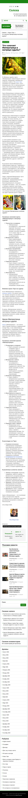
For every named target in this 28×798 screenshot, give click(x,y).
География (5, 744)
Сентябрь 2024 (6, 712)
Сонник (5, 776)
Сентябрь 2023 (6, 733)
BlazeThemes (19, 795)
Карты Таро (6, 42)
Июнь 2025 (5, 694)
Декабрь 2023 (6, 724)
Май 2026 (5, 661)
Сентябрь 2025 (6, 685)
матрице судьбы (7, 293)
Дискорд (5, 747)
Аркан (4, 324)
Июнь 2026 (5, 658)
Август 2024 (6, 715)
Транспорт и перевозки (9, 779)
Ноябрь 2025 (6, 679)
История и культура (8, 753)
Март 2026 (5, 667)
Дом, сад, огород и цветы (9, 750)
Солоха (14, 10)
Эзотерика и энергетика (9, 782)
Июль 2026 (5, 655)
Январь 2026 (6, 673)
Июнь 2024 (5, 721)
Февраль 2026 (6, 670)
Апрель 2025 (6, 700)
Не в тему (5, 764)
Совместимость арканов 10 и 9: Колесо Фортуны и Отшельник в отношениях (17, 565)
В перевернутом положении (14, 457)
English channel (6, 741)
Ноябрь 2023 (6, 727)
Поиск (4, 602)
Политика (5, 770)
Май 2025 (5, 697)
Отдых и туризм (7, 767)
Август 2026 (6, 652)
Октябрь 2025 (6, 682)
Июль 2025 (5, 691)
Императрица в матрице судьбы (12, 526)
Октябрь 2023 (6, 730)
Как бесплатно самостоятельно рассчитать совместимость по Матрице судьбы (19, 26)
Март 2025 (5, 703)
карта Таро (19, 82)
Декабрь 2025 (6, 676)
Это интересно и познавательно (11, 788)
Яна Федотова (7, 53)
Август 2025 (6, 688)
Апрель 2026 (6, 664)
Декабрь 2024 (6, 709)
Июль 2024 (5, 718)
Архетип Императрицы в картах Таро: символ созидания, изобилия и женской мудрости (13, 634)
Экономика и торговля (9, 785)
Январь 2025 (6, 706)
